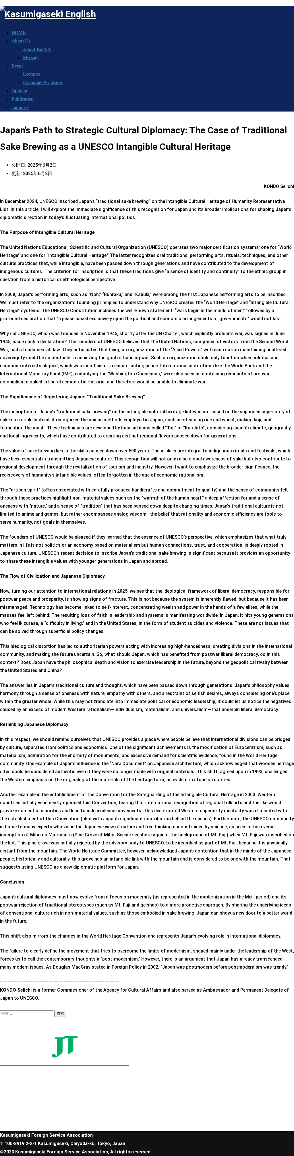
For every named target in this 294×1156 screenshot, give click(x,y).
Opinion (19, 90)
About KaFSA (37, 49)
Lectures (31, 74)
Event (17, 66)
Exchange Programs (43, 82)
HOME (18, 32)
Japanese (20, 107)
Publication (22, 99)
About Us (20, 41)
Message (31, 57)
